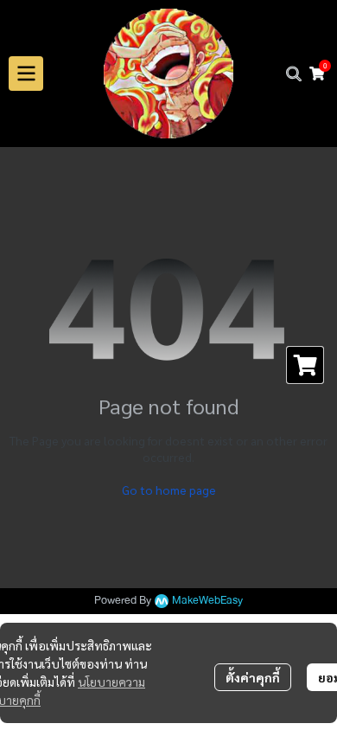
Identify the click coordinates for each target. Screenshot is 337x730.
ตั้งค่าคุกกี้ (253, 677)
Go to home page (169, 489)
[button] (294, 73)
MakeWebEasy (207, 601)
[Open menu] (26, 73)
